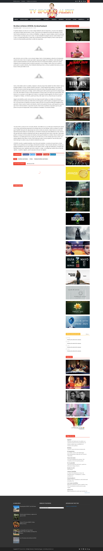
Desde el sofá (71, 468)
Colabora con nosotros (32, 1)
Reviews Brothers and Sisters (41, 159)
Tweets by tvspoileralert (71, 506)
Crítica (31, 159)
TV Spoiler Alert (22, 549)
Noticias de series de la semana (74, 339)
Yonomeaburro (71, 478)
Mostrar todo (87, 492)
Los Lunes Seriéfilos (72, 483)
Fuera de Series (71, 457)
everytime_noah (17, 28)
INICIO (16, 19)
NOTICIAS (68, 19)
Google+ (47, 154)
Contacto (23, 1)
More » (87, 334)
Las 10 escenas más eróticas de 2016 (28, 538)
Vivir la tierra (70, 469)
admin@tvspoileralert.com (48, 549)
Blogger (40, 549)
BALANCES (61, 19)
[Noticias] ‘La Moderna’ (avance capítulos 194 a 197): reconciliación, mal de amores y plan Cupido (77, 486)
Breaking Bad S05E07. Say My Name (28, 506)
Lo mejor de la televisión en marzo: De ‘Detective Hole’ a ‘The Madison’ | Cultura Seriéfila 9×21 (76, 474)
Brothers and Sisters (23, 159)
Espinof (69, 439)
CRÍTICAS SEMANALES (35, 19)
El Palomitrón (70, 451)
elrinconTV (70, 489)
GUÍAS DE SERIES (24, 19)
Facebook (26, 154)
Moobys (69, 447)
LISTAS (74, 19)
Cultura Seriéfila (71, 471)
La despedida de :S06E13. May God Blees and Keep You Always (28, 531)
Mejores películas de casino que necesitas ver (77, 491)
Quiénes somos (16, 1)
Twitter (33, 154)
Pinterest (40, 154)
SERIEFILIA (81, 19)
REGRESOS (54, 19)
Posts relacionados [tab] (19, 163)
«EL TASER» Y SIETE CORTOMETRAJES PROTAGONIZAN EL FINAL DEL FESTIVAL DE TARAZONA (76, 454)
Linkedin (53, 154)
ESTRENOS (46, 19)
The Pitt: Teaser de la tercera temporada (76, 449)
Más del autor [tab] (30, 163)
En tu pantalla (71, 463)
